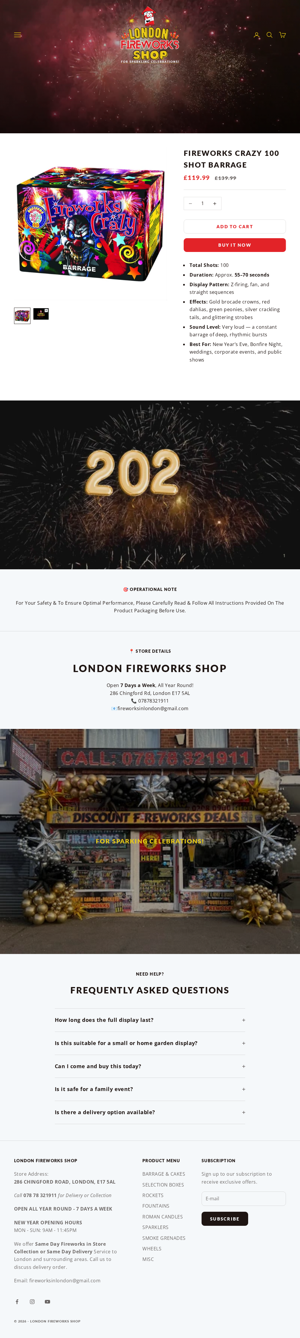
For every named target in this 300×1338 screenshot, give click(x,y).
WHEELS (151, 1248)
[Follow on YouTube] (47, 1302)
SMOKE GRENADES (164, 1238)
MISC (148, 1259)
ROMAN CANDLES (162, 1216)
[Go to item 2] (41, 314)
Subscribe (225, 1218)
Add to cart (235, 226)
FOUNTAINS (155, 1206)
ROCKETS (152, 1195)
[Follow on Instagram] (32, 1302)
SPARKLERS (155, 1227)
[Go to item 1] (22, 316)
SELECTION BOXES (163, 1185)
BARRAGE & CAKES (163, 1174)
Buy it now (234, 245)
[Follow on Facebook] (17, 1302)
